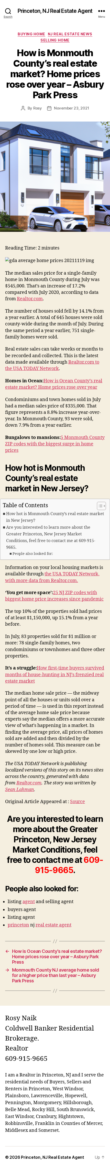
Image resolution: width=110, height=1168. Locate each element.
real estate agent (53, 925)
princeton (18, 925)
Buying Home (31, 34)
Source (77, 802)
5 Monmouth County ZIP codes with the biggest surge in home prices (55, 444)
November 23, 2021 (71, 108)
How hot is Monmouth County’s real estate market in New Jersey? (55, 517)
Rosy (37, 108)
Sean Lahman (19, 790)
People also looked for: (33, 553)
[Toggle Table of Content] (99, 506)
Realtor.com (30, 299)
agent (29, 902)
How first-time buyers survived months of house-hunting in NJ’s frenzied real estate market (54, 674)
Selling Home (54, 40)
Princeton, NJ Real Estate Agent (55, 11)
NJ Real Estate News (70, 34)
